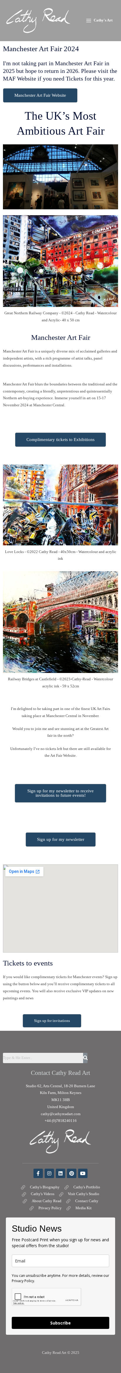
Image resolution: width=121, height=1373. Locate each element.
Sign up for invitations (52, 1021)
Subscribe (60, 1323)
